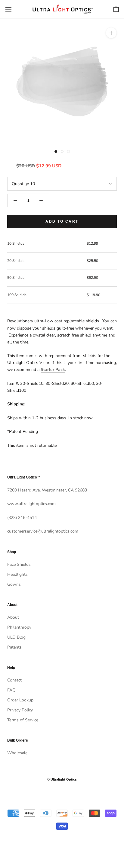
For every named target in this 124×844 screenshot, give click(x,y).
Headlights (17, 574)
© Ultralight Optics (62, 779)
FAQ (11, 690)
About (13, 617)
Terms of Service (22, 720)
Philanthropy (19, 627)
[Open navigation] (8, 9)
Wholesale (17, 753)
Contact (14, 680)
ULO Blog (16, 637)
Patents (14, 647)
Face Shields (19, 564)
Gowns (14, 584)
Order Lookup (20, 700)
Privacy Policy (20, 710)
